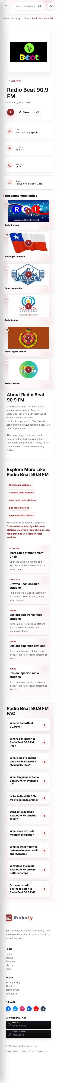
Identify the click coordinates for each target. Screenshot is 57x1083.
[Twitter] (15, 1008)
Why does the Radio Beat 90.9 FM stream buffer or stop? (23, 869)
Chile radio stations (20, 485)
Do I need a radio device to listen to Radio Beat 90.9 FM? (22, 889)
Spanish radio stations (21, 492)
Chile (26, 18)
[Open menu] (6, 6)
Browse (9, 957)
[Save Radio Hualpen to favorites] (6, 362)
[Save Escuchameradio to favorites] (6, 267)
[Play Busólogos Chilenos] (28, 243)
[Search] (39, 6)
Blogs (8, 969)
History (9, 965)
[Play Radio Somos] (28, 306)
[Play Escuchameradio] (28, 274)
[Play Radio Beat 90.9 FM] (10, 112)
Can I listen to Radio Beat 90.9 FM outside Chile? (23, 815)
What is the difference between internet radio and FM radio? (24, 850)
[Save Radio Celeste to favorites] (6, 203)
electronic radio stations (22, 500)
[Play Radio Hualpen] (28, 369)
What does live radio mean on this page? (22, 832)
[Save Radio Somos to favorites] (6, 298)
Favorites (10, 961)
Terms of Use (12, 989)
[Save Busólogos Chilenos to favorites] (6, 235)
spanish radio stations (21, 515)
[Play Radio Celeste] (28, 211)
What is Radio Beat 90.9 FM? (21, 724)
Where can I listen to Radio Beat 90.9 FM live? (22, 742)
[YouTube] (36, 1008)
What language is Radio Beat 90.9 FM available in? (24, 780)
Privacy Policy (13, 982)
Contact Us (11, 993)
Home (6, 18)
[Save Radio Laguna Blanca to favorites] (6, 330)
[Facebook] (8, 1008)
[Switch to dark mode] (50, 6)
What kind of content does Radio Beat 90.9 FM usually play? (23, 761)
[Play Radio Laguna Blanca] (28, 338)
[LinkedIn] (29, 1008)
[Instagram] (22, 1008)
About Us (10, 986)
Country (16, 18)
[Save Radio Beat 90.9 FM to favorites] (37, 112)
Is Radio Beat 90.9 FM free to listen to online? (24, 798)
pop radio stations (19, 507)
